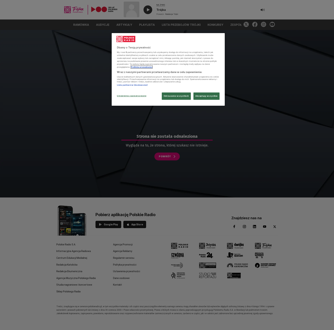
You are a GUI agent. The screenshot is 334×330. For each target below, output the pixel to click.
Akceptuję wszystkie (206, 96)
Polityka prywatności (141, 67)
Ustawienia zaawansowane (131, 96)
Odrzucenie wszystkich (176, 96)
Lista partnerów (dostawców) (132, 85)
